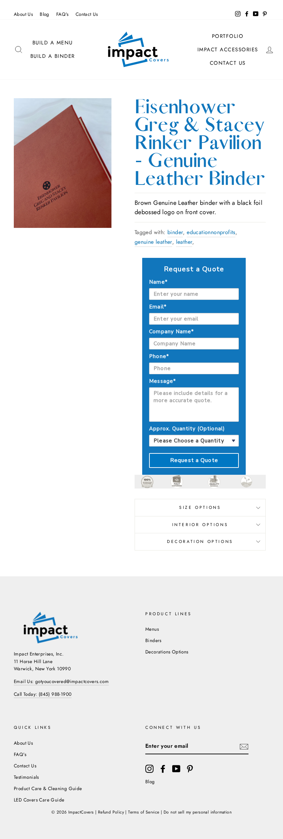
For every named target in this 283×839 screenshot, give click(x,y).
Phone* (159, 356)
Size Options (200, 507)
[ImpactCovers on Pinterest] (190, 769)
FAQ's (62, 14)
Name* (158, 282)
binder (175, 232)
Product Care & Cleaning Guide (48, 788)
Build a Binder (52, 56)
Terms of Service (143, 812)
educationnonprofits (211, 232)
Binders (153, 640)
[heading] (194, 269)
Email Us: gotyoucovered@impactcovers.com (61, 681)
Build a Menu (52, 42)
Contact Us (87, 14)
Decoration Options (200, 541)
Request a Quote (194, 460)
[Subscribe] (244, 746)
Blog (44, 14)
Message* (162, 381)
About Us (23, 14)
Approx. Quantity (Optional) (187, 428)
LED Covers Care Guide (39, 799)
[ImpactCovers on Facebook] (163, 769)
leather (184, 242)
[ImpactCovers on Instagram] (149, 769)
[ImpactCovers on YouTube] (176, 769)
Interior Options (200, 525)
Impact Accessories (227, 49)
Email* (157, 306)
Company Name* (171, 331)
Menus (152, 629)
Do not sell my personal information (198, 812)
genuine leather (153, 242)
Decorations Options (166, 651)
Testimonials (26, 777)
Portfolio (228, 36)
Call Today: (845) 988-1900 (42, 694)
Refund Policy (111, 812)
